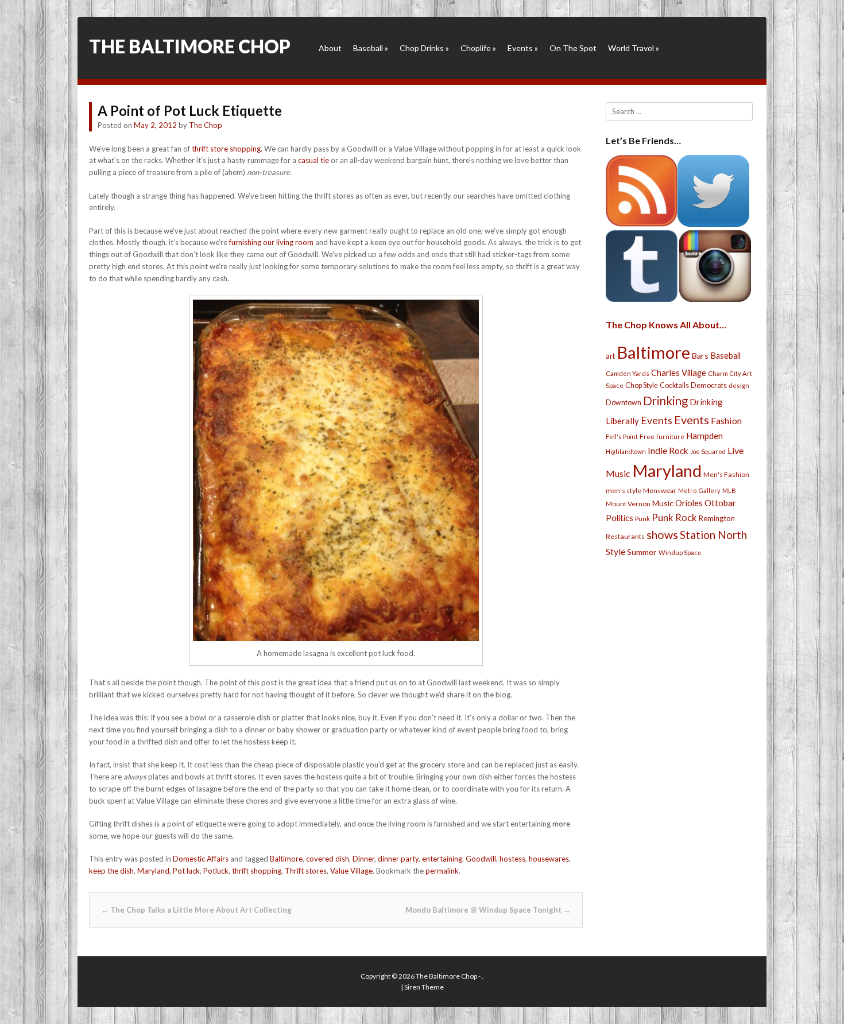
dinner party (398, 858)
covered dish (327, 858)
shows (662, 534)
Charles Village (678, 373)
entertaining (442, 858)
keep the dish (111, 870)
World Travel (633, 48)
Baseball (370, 48)
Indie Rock (668, 450)
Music (662, 503)
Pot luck (186, 870)
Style (615, 551)
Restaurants (625, 536)
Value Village (351, 870)
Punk (642, 518)
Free (647, 436)
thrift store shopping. (227, 148)
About (330, 48)
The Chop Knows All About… (666, 324)
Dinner (363, 858)
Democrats (709, 385)
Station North (713, 534)
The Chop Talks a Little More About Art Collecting (196, 909)
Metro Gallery (699, 490)
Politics (619, 518)
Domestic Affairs (201, 858)
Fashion (726, 420)
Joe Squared (708, 451)
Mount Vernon (628, 503)
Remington (717, 518)
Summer (642, 552)
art (610, 355)
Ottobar (720, 503)
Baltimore (286, 858)
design (739, 385)
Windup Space (680, 552)
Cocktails (674, 385)
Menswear (659, 490)
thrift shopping (256, 870)
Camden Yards (627, 373)
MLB (729, 490)
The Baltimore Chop (190, 46)
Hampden (704, 435)
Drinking (665, 401)
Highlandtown (626, 451)
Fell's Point (622, 436)
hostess (512, 858)
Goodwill (481, 858)
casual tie (313, 160)
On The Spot (573, 48)
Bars (700, 355)
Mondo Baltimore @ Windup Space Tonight (488, 909)
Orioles (689, 503)
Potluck (216, 870)
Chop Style (641, 385)
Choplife (478, 48)
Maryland (153, 870)
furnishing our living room (271, 242)
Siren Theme (424, 987)
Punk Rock (674, 517)
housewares (549, 858)
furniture (670, 436)
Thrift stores (306, 870)
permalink (442, 870)
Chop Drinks (424, 48)
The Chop (205, 125)
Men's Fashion (726, 474)
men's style (623, 490)
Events (523, 48)
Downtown (623, 402)
